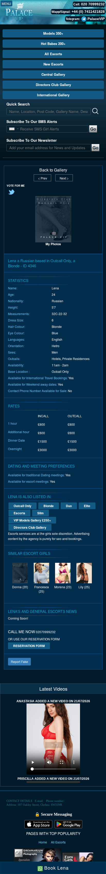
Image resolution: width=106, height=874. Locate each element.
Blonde (48, 506)
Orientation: (16, 346)
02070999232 (46, 632)
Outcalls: (14, 358)
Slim (40, 513)
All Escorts (53, 53)
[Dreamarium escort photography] (37, 859)
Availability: (16, 365)
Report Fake (19, 661)
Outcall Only (22, 506)
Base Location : (19, 371)
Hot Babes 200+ (53, 43)
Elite (87, 506)
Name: (12, 288)
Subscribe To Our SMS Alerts (31, 121)
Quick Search (18, 104)
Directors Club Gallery (53, 84)
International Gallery (53, 94)
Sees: (12, 352)
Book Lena (56, 867)
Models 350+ (53, 33)
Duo (69, 506)
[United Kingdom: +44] (12, 129)
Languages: (16, 339)
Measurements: (19, 313)
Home (43, 842)
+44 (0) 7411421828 (88, 12)
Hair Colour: (16, 326)
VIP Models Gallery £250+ (32, 520)
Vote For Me (16, 185)
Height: (13, 307)
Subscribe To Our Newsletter (31, 140)
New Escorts (53, 64)
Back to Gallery (53, 170)
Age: (11, 294)
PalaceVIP (96, 19)
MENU (6, 3)
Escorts (19, 513)
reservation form (29, 645)
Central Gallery (53, 74)
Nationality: (16, 301)
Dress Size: (16, 320)
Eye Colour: (16, 333)
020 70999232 (93, 4)
